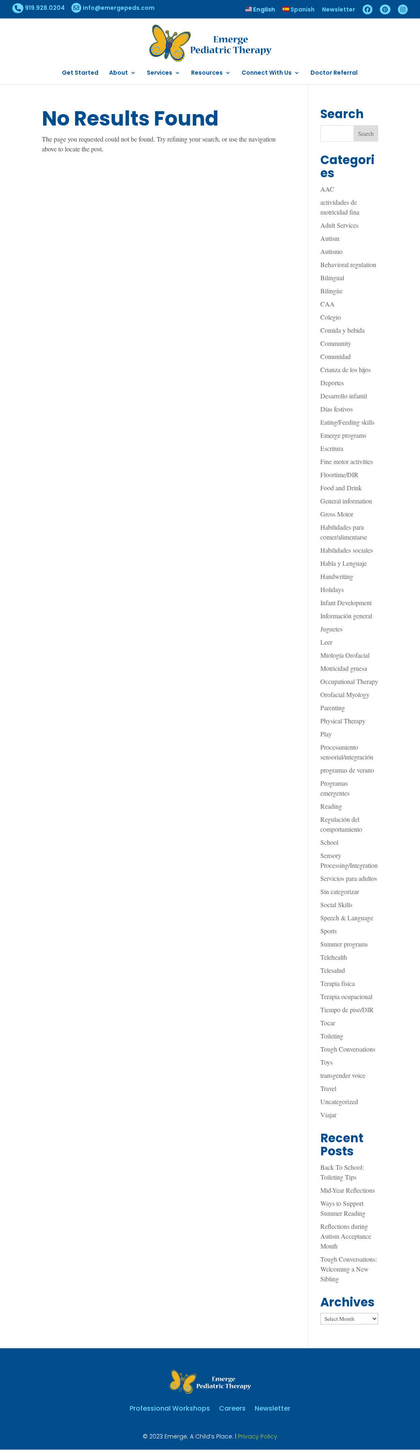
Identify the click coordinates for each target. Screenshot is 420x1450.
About (118, 73)
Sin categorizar (339, 891)
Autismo (331, 251)
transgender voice (342, 1075)
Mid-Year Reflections (347, 1190)
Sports (328, 930)
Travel (328, 1088)
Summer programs (344, 944)
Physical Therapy (342, 720)
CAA (327, 304)
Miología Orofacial (345, 655)
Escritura (331, 448)
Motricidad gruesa (343, 668)
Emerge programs (343, 435)
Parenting (332, 707)
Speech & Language (346, 917)
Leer (326, 642)
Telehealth (333, 957)
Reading (331, 806)
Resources (207, 73)
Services (159, 73)
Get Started (80, 73)
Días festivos (336, 409)
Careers (232, 1407)
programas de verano (347, 770)
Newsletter (338, 10)
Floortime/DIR (339, 474)
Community (335, 343)
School (329, 842)
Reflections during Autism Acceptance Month (345, 1236)
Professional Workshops (170, 1407)
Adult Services (339, 225)
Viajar (328, 1114)
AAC (327, 189)
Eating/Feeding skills (347, 422)
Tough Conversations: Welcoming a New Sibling (348, 1269)
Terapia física (337, 983)
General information (346, 500)
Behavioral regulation (348, 264)
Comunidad (335, 356)
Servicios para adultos (348, 878)
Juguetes (331, 628)
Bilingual (332, 277)
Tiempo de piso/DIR (347, 1009)
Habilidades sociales (346, 550)
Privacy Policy (257, 1436)
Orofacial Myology (345, 694)
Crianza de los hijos (345, 369)
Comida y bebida (342, 330)
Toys (326, 1062)
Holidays (332, 589)
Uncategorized (339, 1101)
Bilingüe (331, 290)
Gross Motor (336, 514)
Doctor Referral (334, 73)
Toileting (331, 1035)
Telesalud (332, 970)
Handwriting (336, 576)
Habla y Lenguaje (343, 563)
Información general (346, 615)
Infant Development (346, 602)
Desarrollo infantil (343, 395)
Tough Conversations (347, 1049)
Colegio (330, 317)
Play (326, 734)
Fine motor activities (346, 461)
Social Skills (336, 904)
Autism (329, 238)
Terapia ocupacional (346, 996)
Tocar (327, 1022)
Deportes (332, 382)
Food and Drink (341, 487)
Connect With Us (267, 73)
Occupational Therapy (349, 681)
